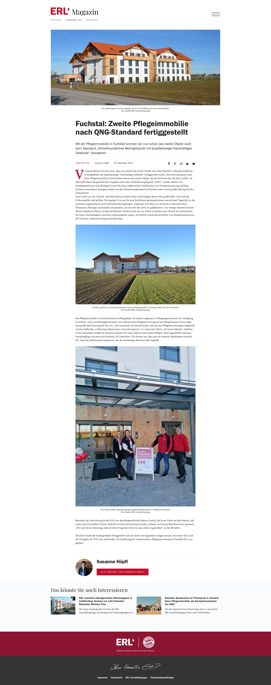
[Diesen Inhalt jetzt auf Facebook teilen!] (169, 163)
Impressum (102, 677)
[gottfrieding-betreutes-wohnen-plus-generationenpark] (63, 614)
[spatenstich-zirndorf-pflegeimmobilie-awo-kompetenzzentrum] (149, 614)
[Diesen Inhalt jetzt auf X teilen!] (175, 163)
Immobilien (83, 163)
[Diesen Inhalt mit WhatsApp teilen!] (181, 163)
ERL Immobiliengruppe (136, 677)
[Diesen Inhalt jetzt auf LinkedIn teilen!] (187, 163)
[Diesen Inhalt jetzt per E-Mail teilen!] (193, 163)
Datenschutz (116, 677)
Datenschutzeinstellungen (162, 677)
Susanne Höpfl (102, 163)
